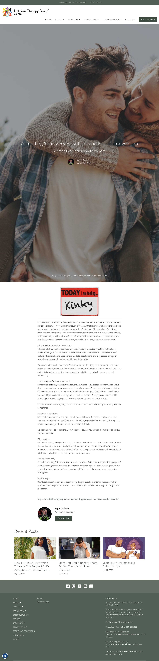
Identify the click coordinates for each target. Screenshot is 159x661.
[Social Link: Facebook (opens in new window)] (68, 586)
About (58, 19)
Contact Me (63, 518)
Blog (54, 275)
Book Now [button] (18, 623)
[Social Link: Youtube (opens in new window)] (85, 586)
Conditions (91, 19)
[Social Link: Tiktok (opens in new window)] (79, 586)
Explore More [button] (20, 615)
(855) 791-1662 (96, 2)
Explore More (111, 19)
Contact (130, 19)
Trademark (18, 635)
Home (48, 19)
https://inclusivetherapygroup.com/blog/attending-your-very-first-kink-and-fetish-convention (78, 499)
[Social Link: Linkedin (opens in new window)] (91, 586)
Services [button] (17, 606)
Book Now (147, 19)
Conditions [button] (18, 611)
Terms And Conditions (24, 631)
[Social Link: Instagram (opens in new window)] (73, 586)
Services (73, 19)
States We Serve (43, 602)
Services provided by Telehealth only (72, 2)
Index (15, 639)
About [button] (16, 602)
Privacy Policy (20, 627)
